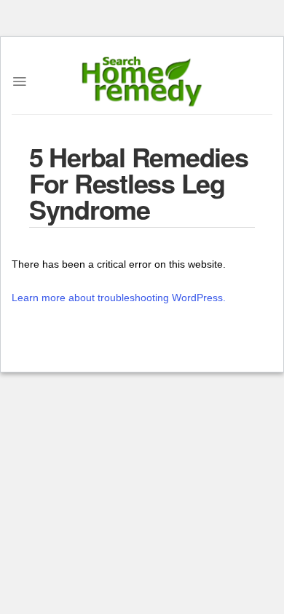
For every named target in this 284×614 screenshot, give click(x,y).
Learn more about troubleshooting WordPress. (119, 297)
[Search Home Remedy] (142, 81)
